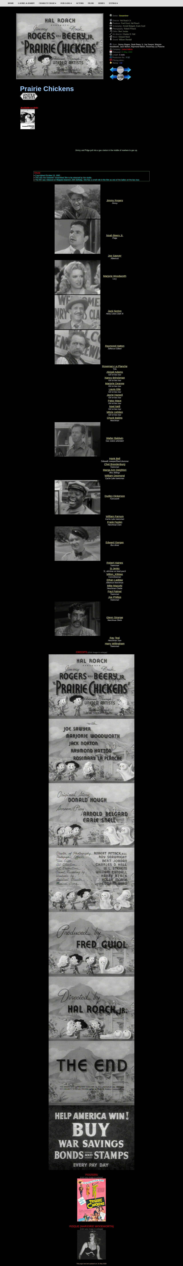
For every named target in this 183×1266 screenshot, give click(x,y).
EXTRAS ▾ (113, 3)
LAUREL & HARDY (26, 3)
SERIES (101, 3)
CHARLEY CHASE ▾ (47, 3)
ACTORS (80, 3)
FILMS (91, 3)
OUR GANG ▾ (66, 3)
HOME (11, 3)
